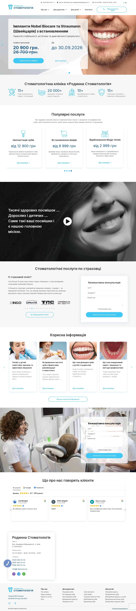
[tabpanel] (27, 148)
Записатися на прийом (28, 61)
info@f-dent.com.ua (19, 569)
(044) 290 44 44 (48, 2)
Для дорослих (68, 589)
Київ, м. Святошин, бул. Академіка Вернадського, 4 (74, 2)
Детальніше (60, 61)
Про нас (44, 589)
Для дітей (109, 589)
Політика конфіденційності (120, 608)
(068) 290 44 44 (18, 565)
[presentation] (65, 171)
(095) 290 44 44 (18, 563)
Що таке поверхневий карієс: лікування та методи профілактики (113, 365)
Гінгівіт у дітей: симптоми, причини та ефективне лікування (22, 365)
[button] (66, 73)
